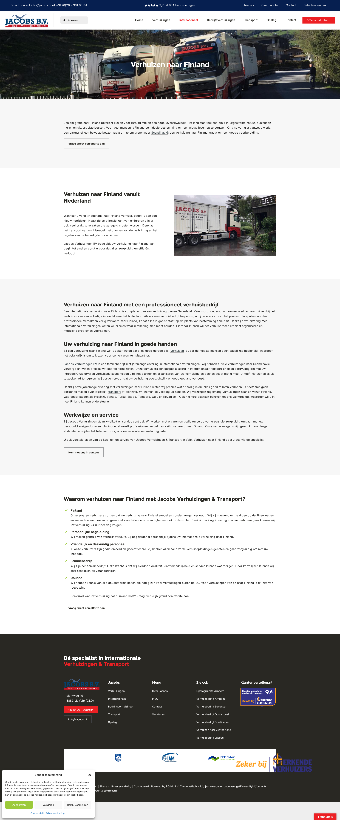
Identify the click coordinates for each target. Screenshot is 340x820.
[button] (89, 775)
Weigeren (48, 804)
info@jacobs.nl (40, 5)
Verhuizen (177, 350)
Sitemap (104, 786)
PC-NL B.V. (172, 786)
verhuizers (97, 515)
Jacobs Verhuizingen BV (80, 364)
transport (114, 391)
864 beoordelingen (182, 5)
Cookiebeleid (37, 813)
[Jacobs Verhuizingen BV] (26, 16)
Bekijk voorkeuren (77, 804)
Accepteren (19, 804)
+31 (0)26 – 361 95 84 (71, 5)
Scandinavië (159, 132)
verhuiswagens (249, 520)
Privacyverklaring (55, 813)
